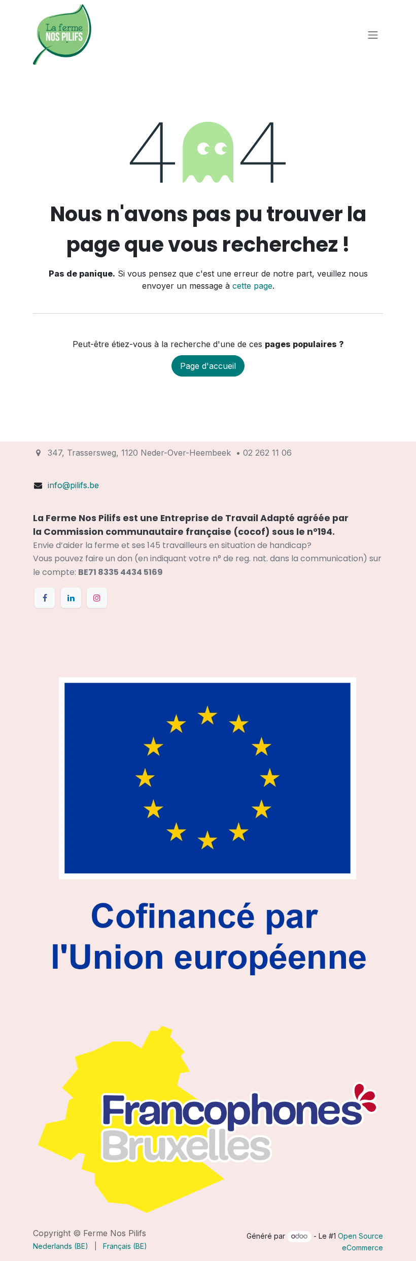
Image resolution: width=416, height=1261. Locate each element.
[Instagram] (97, 598)
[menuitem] (60, 1246)
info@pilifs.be (73, 485)
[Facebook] (44, 598)
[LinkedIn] (71, 598)
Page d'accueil (208, 366)
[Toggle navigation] (373, 34)
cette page (252, 286)
